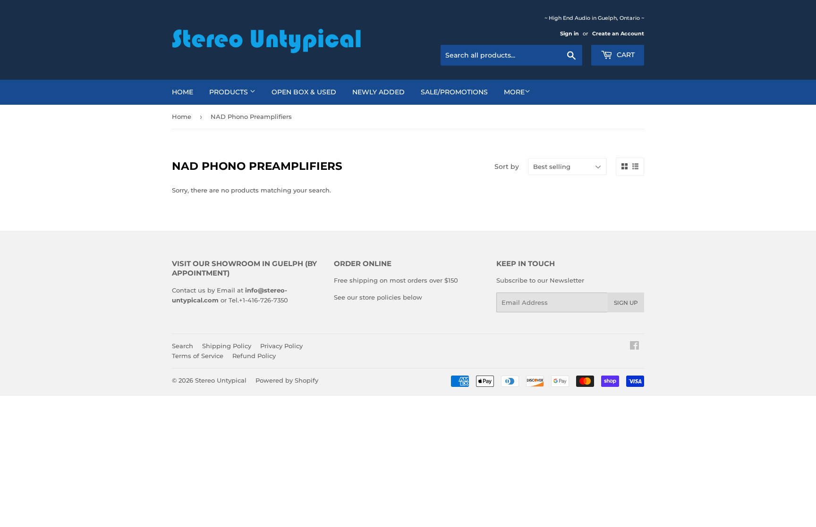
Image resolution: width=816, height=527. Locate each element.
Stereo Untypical (220, 380)
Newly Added (378, 92)
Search (182, 346)
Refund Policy (254, 356)
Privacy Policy (281, 346)
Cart (625, 54)
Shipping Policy (226, 346)
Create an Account (618, 33)
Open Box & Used (304, 92)
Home (182, 92)
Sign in (569, 33)
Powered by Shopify (286, 380)
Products (229, 92)
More (514, 92)
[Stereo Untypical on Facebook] (634, 347)
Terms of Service (197, 356)
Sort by (506, 166)
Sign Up (626, 302)
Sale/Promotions (454, 92)
